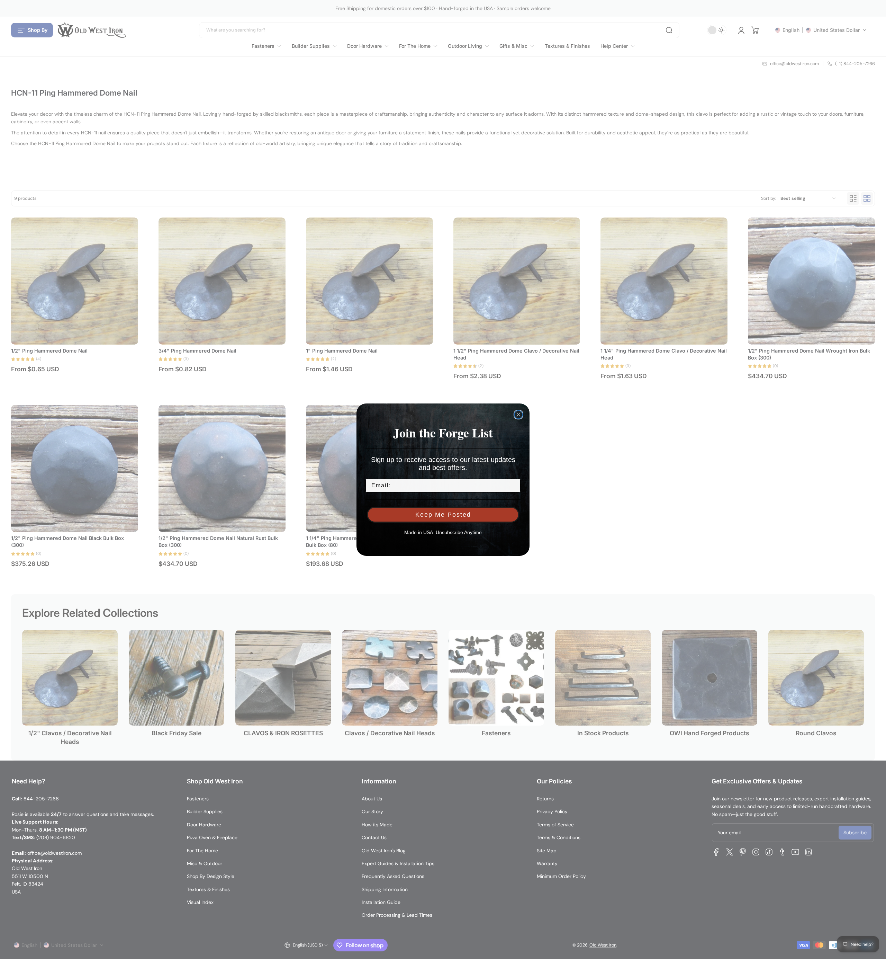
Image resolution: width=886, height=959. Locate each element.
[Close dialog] (518, 414)
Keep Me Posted (443, 514)
